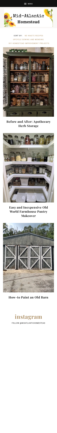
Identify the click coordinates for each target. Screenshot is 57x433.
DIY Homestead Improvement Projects (29, 43)
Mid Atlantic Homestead (28, 18)
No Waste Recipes (34, 36)
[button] (28, 3)
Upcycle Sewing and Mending (28, 39)
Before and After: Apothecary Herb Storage (29, 123)
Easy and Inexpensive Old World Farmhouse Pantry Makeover (28, 211)
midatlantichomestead (33, 323)
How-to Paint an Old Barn (28, 297)
